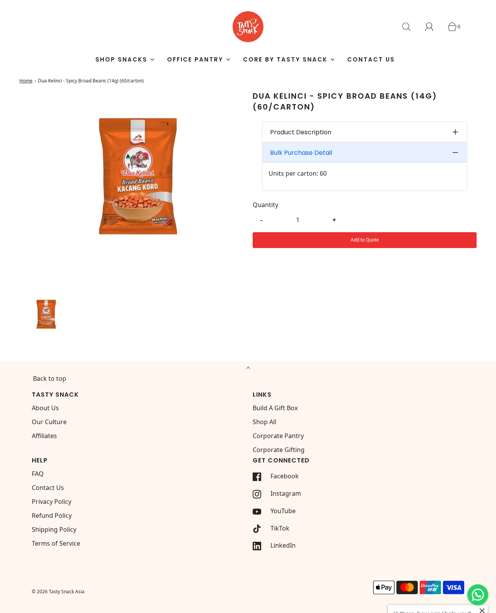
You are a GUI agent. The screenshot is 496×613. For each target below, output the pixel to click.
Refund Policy (52, 515)
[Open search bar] (410, 26)
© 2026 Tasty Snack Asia (58, 591)
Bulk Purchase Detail (301, 152)
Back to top (49, 378)
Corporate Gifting (279, 449)
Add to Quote (365, 239)
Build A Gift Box (275, 408)
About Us (45, 408)
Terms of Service (56, 543)
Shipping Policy (54, 529)
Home (26, 80)
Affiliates (44, 435)
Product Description (300, 132)
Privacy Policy (51, 501)
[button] (44, 317)
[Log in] (433, 26)
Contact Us (371, 59)
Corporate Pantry (278, 435)
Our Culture (49, 422)
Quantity (265, 204)
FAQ (38, 473)
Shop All (264, 422)
